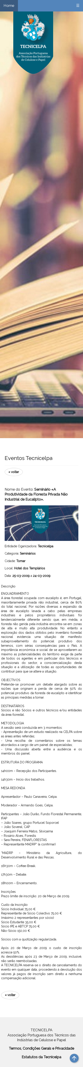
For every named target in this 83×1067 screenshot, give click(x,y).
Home (9, 5)
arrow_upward (74, 1058)
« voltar (13, 472)
